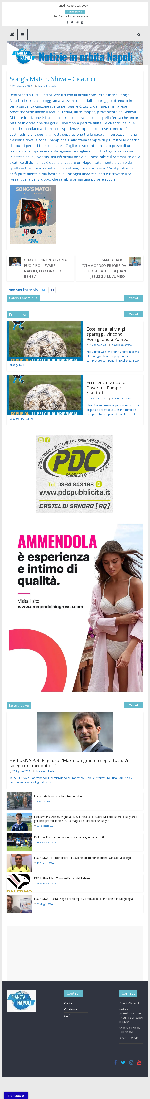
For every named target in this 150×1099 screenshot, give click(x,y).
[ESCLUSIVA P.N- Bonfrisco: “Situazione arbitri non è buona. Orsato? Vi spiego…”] (19, 856)
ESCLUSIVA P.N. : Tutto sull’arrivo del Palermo (63, 878)
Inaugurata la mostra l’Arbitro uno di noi (59, 796)
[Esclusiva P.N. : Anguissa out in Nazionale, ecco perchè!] (19, 836)
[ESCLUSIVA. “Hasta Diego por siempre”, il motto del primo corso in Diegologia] (19, 897)
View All (133, 297)
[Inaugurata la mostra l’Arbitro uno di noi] (19, 795)
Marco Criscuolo (47, 86)
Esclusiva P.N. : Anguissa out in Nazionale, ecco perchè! (69, 837)
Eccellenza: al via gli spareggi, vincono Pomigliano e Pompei (108, 334)
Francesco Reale (45, 771)
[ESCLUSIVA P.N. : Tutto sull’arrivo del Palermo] (19, 877)
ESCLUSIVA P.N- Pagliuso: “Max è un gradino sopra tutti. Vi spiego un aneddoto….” (69, 762)
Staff (67, 1015)
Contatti (69, 1003)
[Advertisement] (75, 953)
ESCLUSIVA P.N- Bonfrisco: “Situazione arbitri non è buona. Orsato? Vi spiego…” (84, 858)
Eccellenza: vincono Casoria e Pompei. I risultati (106, 387)
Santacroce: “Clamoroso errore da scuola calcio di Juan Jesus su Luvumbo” (104, 268)
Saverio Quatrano (122, 345)
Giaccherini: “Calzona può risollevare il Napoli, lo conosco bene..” (45, 268)
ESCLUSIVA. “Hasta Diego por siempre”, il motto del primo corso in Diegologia (83, 899)
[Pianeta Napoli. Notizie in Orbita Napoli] (12, 35)
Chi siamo (70, 1009)
